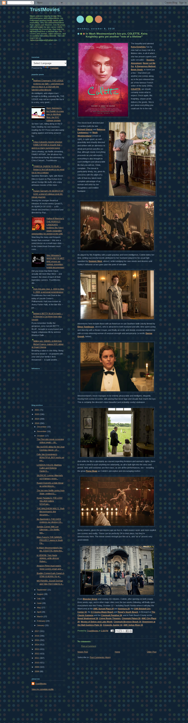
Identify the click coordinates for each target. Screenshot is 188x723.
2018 (37, 423)
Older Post (151, 652)
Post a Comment (88, 646)
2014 (37, 645)
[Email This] (117, 631)
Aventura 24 (124, 609)
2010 (37, 663)
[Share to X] (124, 631)
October (41, 436)
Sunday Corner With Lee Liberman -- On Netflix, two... (48, 530)
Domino (150, 60)
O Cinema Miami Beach (102, 612)
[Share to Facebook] (127, 631)
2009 (37, 667)
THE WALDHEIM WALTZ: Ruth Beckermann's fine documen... (50, 511)
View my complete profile (43, 689)
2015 (37, 640)
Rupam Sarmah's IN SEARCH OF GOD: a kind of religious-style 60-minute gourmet (48, 194)
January (41, 625)
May (39, 607)
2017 (37, 631)
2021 (37, 410)
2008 (37, 671)
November (42, 431)
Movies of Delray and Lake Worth (97, 622)
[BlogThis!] (120, 631)
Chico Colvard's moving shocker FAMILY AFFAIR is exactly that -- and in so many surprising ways (47, 145)
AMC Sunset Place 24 (103, 609)
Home (117, 652)
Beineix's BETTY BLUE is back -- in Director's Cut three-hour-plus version (47, 316)
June (39, 603)
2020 (37, 414)
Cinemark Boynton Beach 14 (127, 622)
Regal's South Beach (128, 612)
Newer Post (82, 652)
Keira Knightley (138, 47)
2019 (37, 419)
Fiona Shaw (91, 471)
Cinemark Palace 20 (131, 618)
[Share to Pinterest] (131, 631)
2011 (37, 658)
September (42, 590)
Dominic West (95, 261)
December (42, 427)
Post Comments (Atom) (100, 657)
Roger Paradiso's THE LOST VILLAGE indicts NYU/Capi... (50, 501)
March (40, 616)
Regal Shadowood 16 (87, 618)
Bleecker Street (90, 599)
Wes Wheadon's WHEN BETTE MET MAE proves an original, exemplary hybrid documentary (55, 261)
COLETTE (135, 89)
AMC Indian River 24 (133, 625)
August (40, 594)
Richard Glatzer (85, 129)
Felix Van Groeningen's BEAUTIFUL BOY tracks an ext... (50, 457)
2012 (37, 654)
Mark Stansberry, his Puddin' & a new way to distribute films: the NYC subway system (55, 114)
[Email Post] (112, 630)
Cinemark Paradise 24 (111, 615)
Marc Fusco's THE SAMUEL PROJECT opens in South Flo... (50, 540)
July (39, 598)
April (39, 612)
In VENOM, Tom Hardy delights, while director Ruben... (48, 558)
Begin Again (137, 69)
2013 (37, 649)
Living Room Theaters (110, 618)
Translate (54, 68)
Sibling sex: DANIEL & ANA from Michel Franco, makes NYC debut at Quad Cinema (47, 344)
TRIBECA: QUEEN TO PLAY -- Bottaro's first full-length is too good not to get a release (48, 169)
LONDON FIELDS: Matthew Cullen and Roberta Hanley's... (49, 468)
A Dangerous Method (145, 66)
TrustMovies (93, 630)
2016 (37, 636)
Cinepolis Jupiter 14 (112, 625)
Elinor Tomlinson (85, 327)
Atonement (136, 63)
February (41, 621)
